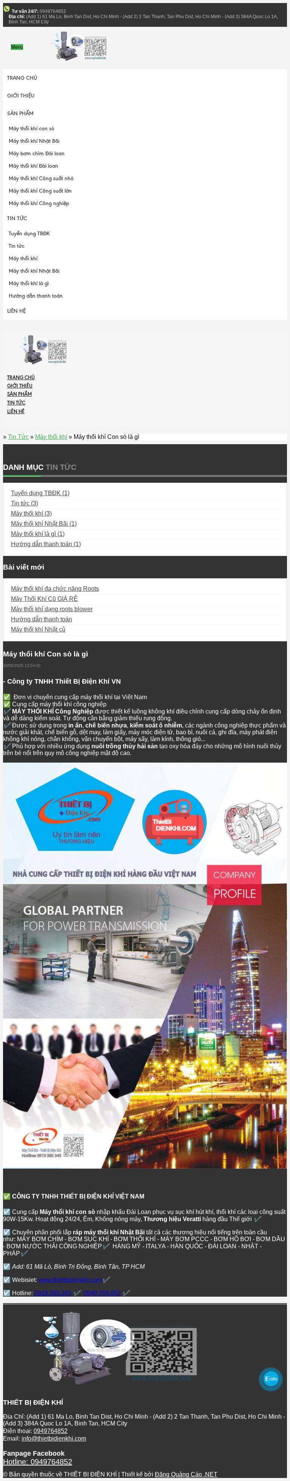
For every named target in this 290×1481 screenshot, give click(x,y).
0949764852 (51, 1431)
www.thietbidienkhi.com (70, 1280)
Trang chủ (22, 78)
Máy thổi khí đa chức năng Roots (55, 588)
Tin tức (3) (24, 503)
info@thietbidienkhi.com (54, 1438)
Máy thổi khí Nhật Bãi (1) (44, 523)
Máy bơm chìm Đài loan (37, 153)
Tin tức (17, 246)
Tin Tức (17, 218)
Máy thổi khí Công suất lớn (40, 191)
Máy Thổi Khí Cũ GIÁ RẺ (44, 599)
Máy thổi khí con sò (31, 128)
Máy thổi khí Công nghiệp (39, 203)
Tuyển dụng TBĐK (29, 233)
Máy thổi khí (23, 258)
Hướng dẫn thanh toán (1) (46, 544)
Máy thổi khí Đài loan (33, 166)
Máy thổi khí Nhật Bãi (34, 141)
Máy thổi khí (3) (31, 513)
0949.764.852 (101, 1293)
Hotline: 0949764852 (37, 1462)
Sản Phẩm (20, 113)
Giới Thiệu (21, 96)
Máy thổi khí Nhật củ (38, 629)
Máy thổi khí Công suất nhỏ (41, 178)
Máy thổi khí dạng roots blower (52, 609)
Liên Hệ (16, 311)
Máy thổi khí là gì (29, 283)
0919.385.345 (52, 1293)
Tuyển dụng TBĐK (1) (40, 493)
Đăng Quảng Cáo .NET (186, 1474)
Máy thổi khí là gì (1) (38, 534)
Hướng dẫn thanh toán (36, 296)
